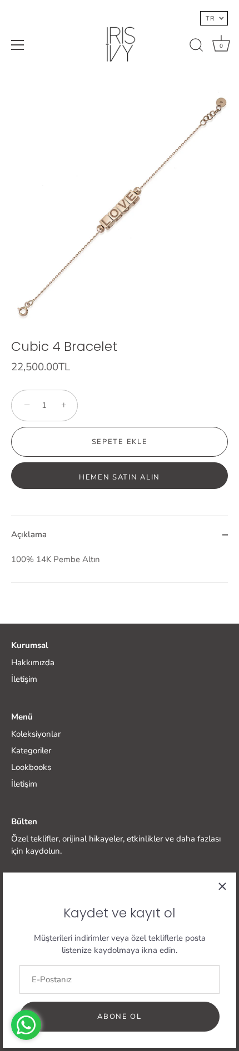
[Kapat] (222, 886)
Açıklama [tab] (29, 534)
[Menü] (18, 45)
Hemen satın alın (119, 477)
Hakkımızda (32, 662)
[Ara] (196, 46)
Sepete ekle (120, 442)
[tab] (119, 568)
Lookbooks (31, 767)
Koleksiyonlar (36, 733)
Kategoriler (31, 750)
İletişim (24, 679)
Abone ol (119, 1017)
